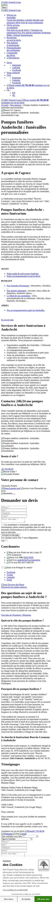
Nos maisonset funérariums (13, 44)
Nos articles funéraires (31, 32)
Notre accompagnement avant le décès (23, 276)
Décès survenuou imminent (13, 26)
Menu (4, 8)
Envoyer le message (10, 535)
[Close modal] (14, 494)
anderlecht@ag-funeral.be (28, 560)
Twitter (10, 575)
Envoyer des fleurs (15, 584)
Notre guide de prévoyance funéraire (23, 273)
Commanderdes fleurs (12, 54)
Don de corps (27, 22)
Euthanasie (38, 22)
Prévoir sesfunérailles (11, 16)
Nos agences (15, 105)
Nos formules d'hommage (18, 285)
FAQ (9, 75)
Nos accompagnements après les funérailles (26, 310)
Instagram (16, 65)
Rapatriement (26, 35)
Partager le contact (24, 567)
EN (13, 93)
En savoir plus (7, 320)
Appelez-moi (14, 488)
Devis (16, 58)
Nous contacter (13, 72)
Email (9, 580)
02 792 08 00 (7, 469)
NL (13, 95)
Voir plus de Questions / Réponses (16, 615)
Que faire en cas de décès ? (18, 30)
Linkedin (16, 67)
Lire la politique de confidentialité (15, 890)
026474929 (28, 557)
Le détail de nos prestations (18, 296)
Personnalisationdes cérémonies (14, 49)
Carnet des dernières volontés (19, 20)
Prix (19, 32)
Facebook (16, 70)
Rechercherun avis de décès (14, 39)
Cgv (3, 540)
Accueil (4, 105)
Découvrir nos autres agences (14, 587)
